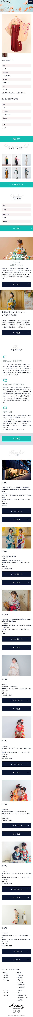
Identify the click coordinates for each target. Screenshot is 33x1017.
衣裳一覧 (11, 969)
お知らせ (20, 990)
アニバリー (4, 969)
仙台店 (6, 977)
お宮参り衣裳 (21, 984)
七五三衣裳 (20, 982)
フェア (6, 993)
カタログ (6, 995)
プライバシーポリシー (23, 997)
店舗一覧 (5, 973)
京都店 (6, 975)
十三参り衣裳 (21, 987)
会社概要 (20, 1000)
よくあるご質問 (22, 995)
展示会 (19, 993)
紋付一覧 (20, 980)
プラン (6, 990)
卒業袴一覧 (20, 975)
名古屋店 (6, 980)
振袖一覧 (20, 977)
